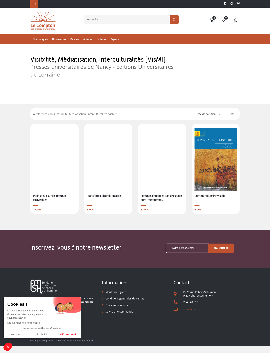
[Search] (174, 19)
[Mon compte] (235, 20)
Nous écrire (190, 309)
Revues (74, 39)
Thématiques (40, 39)
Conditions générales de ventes (124, 298)
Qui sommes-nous (116, 305)
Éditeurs (101, 39)
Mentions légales (115, 292)
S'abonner (221, 248)
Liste (231, 114)
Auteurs (87, 39)
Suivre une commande (119, 311)
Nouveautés (59, 39)
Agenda (115, 39)
